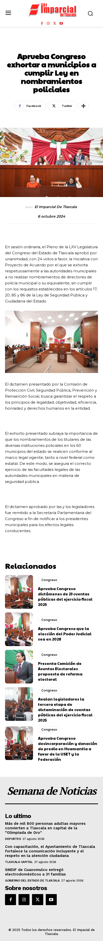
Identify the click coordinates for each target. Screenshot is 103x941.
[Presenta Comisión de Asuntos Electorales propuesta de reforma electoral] (19, 666)
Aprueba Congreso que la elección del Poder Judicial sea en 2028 (65, 634)
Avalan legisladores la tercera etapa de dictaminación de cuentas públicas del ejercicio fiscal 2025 (65, 709)
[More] (83, 106)
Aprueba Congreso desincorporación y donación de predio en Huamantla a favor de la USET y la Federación (67, 748)
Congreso (51, 45)
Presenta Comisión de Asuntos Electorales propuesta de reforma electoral (60, 671)
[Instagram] (48, 24)
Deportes (13, 839)
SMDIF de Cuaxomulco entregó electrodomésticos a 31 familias (35, 871)
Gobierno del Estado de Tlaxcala (32, 880)
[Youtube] (61, 24)
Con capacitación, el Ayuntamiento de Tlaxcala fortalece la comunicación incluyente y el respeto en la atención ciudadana (50, 851)
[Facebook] (42, 24)
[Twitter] (55, 24)
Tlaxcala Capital (18, 862)
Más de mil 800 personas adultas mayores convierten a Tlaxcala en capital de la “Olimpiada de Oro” (45, 828)
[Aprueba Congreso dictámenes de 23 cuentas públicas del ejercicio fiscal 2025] (19, 592)
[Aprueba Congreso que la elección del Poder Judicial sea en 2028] (19, 629)
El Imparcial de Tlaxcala (55, 207)
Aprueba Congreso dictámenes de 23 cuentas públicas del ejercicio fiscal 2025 (65, 596)
